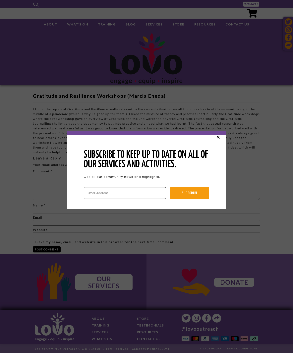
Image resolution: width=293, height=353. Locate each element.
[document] (146, 176)
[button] (218, 137)
